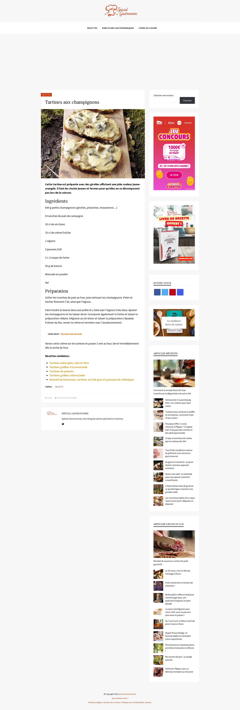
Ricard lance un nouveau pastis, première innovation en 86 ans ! (180, 647)
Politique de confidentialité (132, 702)
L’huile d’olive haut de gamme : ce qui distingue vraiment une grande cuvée (179, 488)
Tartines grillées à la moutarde (68, 367)
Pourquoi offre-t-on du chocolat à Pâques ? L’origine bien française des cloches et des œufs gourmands (178, 428)
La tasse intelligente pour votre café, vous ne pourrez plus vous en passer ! (178, 612)
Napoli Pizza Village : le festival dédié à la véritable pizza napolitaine (178, 635)
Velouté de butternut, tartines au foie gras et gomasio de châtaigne (91, 379)
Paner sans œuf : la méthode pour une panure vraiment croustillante (178, 477)
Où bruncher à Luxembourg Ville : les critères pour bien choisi (178, 402)
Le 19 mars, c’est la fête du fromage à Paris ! (177, 572)
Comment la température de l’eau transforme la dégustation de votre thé (172, 392)
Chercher (187, 100)
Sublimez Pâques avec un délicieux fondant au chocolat (179, 670)
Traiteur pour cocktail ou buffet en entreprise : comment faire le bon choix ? (180, 414)
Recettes (92, 28)
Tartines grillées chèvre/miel (67, 375)
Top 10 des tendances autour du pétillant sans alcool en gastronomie (178, 453)
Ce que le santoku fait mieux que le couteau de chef (178, 440)
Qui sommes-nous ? (120, 698)
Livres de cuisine (148, 28)
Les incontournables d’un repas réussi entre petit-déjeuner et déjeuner (180, 500)
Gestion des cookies (112, 702)
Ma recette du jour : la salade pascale (178, 658)
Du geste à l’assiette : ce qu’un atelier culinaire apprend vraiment (179, 465)
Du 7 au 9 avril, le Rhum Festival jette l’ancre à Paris (180, 622)
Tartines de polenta (61, 371)
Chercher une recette (163, 95)
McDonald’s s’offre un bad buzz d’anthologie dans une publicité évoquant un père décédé (179, 599)
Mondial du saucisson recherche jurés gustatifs (170, 563)
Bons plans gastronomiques (118, 28)
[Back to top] (237, 707)
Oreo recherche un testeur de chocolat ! (179, 584)
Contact (148, 702)
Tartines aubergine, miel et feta (69, 363)
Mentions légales (95, 702)
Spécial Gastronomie (67, 398)
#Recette (59, 387)
